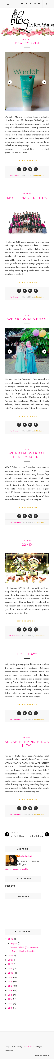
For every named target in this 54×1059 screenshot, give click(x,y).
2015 (10, 995)
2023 (10, 960)
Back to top (41, 1055)
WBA (27, 315)
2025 (10, 939)
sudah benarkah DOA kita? (27, 743)
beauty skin (27, 43)
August (14, 944)
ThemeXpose (28, 1046)
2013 (10, 1004)
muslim (27, 738)
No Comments (15, 175)
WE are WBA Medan (27, 319)
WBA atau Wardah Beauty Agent (27, 455)
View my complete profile (16, 869)
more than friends (27, 198)
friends (27, 194)
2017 (10, 986)
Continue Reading (26, 161)
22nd (27, 545)
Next (44, 82)
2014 (10, 999)
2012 (10, 1008)
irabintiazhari (39, 175)
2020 (11, 973)
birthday (27, 540)
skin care (27, 39)
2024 (10, 956)
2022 (10, 964)
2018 (10, 982)
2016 (10, 991)
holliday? (27, 654)
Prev (10, 82)
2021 (10, 969)
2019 (10, 978)
